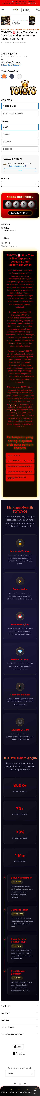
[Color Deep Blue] (11, 76)
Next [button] (38, 3)
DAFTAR (19, 1092)
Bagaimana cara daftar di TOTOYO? (19, 466)
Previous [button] (2, 3)
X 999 (5, 127)
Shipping (12, 56)
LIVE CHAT (35, 1092)
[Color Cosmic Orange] (4, 76)
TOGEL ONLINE (9, 106)
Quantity (5, 178)
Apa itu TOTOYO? (13, 455)
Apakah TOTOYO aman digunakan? (19, 461)
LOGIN (11, 1092)
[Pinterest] (10, 243)
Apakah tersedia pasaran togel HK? (19, 472)
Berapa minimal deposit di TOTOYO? (16, 478)
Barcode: (15, 42)
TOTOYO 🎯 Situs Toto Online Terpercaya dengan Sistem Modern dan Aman (20, 3)
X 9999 (6, 134)
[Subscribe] (31, 1073)
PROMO (4, 1092)
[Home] (15, 9)
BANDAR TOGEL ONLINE (13, 114)
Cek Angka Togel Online (20, 213)
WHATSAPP (27, 1092)
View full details (7, 246)
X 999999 (7, 149)
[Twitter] (6, 243)
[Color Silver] (19, 76)
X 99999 (7, 142)
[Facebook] (2, 243)
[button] (2, 10)
